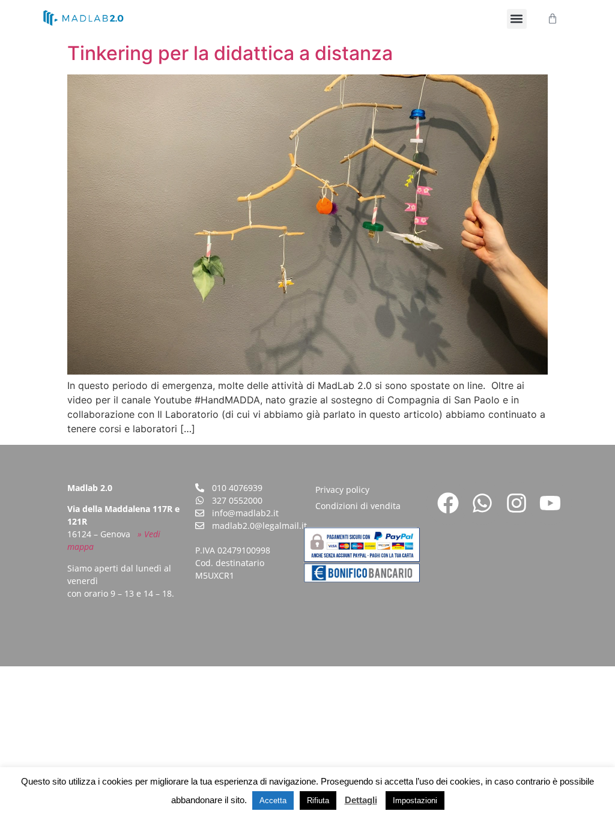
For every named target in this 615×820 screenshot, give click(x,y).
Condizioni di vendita (358, 505)
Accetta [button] (272, 800)
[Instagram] (516, 503)
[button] (517, 19)
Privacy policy (342, 489)
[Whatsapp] (482, 503)
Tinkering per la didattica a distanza (230, 53)
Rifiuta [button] (318, 800)
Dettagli (361, 800)
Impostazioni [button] (415, 800)
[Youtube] (550, 503)
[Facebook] (448, 503)
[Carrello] (552, 18)
